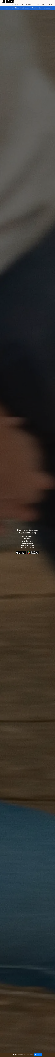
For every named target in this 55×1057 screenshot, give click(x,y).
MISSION (15, 4)
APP (22, 4)
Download (38, 1054)
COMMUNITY (40, 4)
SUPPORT (50, 4)
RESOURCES (29, 4)
